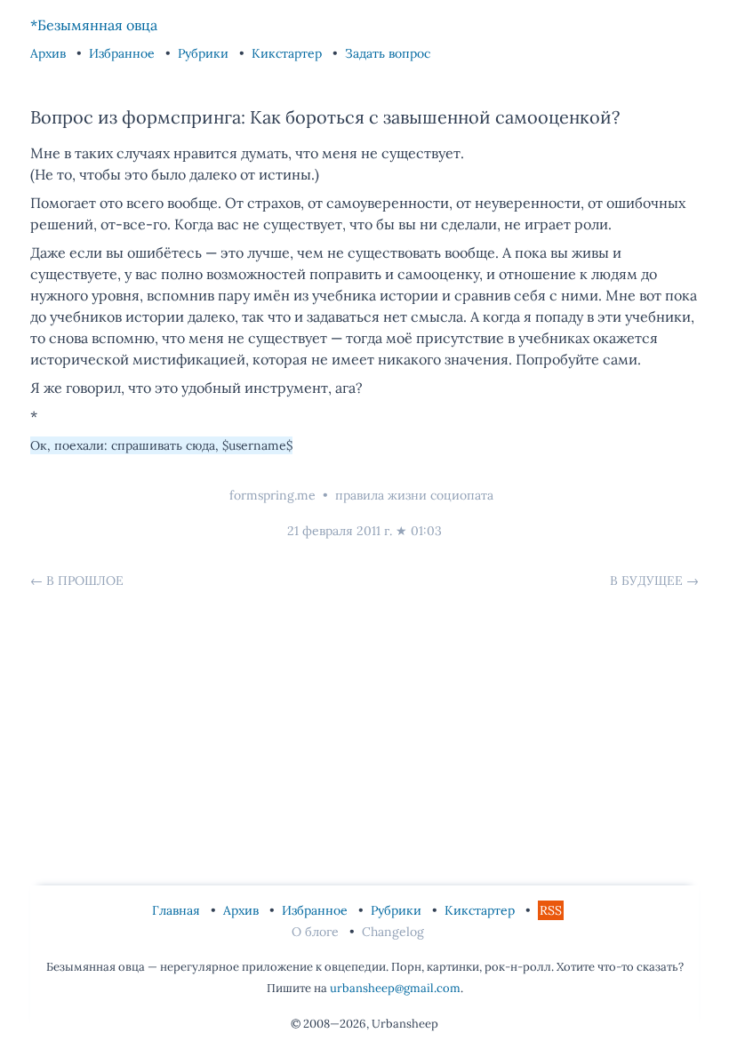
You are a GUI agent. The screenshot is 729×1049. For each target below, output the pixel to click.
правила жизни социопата (414, 495)
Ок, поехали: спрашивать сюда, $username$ (161, 445)
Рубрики (205, 53)
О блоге (317, 932)
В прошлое (85, 581)
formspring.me (272, 495)
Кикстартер (288, 53)
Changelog (393, 932)
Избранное (123, 53)
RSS (551, 910)
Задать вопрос (387, 53)
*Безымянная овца (93, 25)
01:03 (426, 531)
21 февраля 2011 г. (339, 531)
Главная (178, 910)
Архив (49, 53)
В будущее (646, 581)
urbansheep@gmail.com (395, 988)
